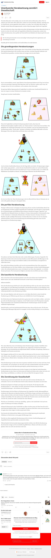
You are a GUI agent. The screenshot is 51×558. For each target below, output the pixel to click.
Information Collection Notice (25, 533)
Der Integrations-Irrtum (7, 501)
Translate (4, 5)
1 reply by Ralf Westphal (9, 484)
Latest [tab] (6, 497)
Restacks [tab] (10, 461)
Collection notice (38, 548)
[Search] (48, 497)
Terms (32, 548)
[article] (25, 504)
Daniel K (5, 474)
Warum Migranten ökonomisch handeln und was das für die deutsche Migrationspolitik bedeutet (21, 503)
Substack (19, 555)
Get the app (32, 552)
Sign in (47, 2)
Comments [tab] (4, 461)
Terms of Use (31, 531)
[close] (38, 512)
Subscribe (42, 2)
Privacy (28, 548)
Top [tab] (2, 497)
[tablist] (7, 461)
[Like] (2, 17)
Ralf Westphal (7, 13)
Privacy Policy (35, 533)
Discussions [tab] (11, 497)
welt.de (37, 475)
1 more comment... (4, 490)
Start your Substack (22, 552)
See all (3, 526)
